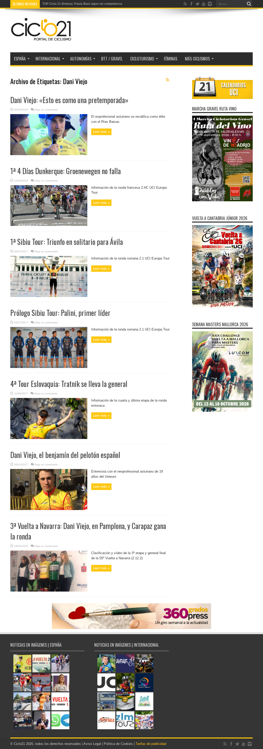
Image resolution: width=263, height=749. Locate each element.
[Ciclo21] (41, 39)
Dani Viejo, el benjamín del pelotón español (65, 455)
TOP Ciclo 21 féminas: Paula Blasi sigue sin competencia (82, 4)
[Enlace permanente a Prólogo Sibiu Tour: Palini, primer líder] (48, 367)
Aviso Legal (92, 744)
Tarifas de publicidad (151, 744)
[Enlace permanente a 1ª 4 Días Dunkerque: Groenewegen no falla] (48, 225)
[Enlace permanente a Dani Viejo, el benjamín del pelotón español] (48, 509)
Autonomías (80, 59)
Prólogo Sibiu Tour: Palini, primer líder (60, 312)
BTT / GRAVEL (112, 59)
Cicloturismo (142, 59)
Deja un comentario (46, 109)
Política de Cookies (118, 744)
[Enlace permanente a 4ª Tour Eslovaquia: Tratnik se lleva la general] (48, 438)
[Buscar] (249, 4)
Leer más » (101, 132)
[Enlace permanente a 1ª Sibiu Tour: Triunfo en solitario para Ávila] (48, 296)
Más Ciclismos (197, 59)
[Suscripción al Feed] (167, 80)
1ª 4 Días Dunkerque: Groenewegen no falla (65, 171)
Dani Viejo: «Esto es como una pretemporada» (69, 100)
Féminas (170, 59)
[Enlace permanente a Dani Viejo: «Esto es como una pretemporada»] (48, 154)
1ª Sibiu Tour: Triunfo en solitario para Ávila (66, 241)
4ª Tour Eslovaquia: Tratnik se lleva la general (68, 383)
